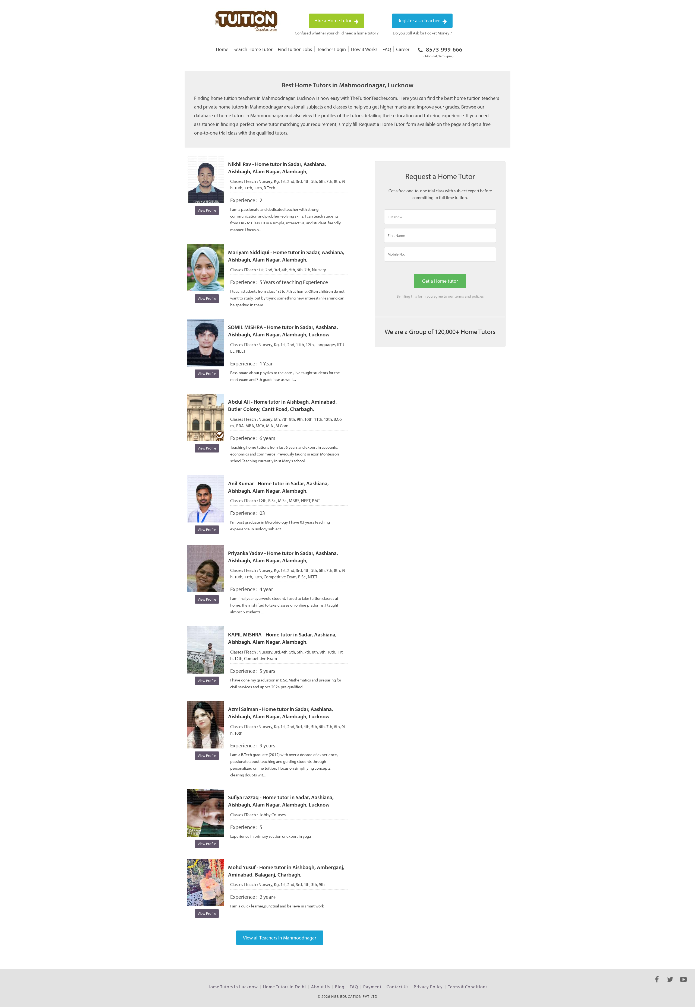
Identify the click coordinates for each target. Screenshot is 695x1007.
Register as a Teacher (419, 20)
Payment (372, 986)
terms (459, 296)
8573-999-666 (443, 52)
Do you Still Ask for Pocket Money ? (422, 33)
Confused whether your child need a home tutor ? (336, 33)
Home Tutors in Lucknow (232, 986)
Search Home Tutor (253, 49)
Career (402, 49)
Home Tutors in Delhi (284, 986)
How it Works (364, 49)
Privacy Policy (428, 986)
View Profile (207, 210)
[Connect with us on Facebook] (657, 984)
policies (478, 296)
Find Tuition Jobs (295, 49)
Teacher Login (331, 49)
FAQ (387, 49)
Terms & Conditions (468, 986)
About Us (320, 986)
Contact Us (398, 986)
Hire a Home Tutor (333, 20)
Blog (340, 986)
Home (222, 49)
